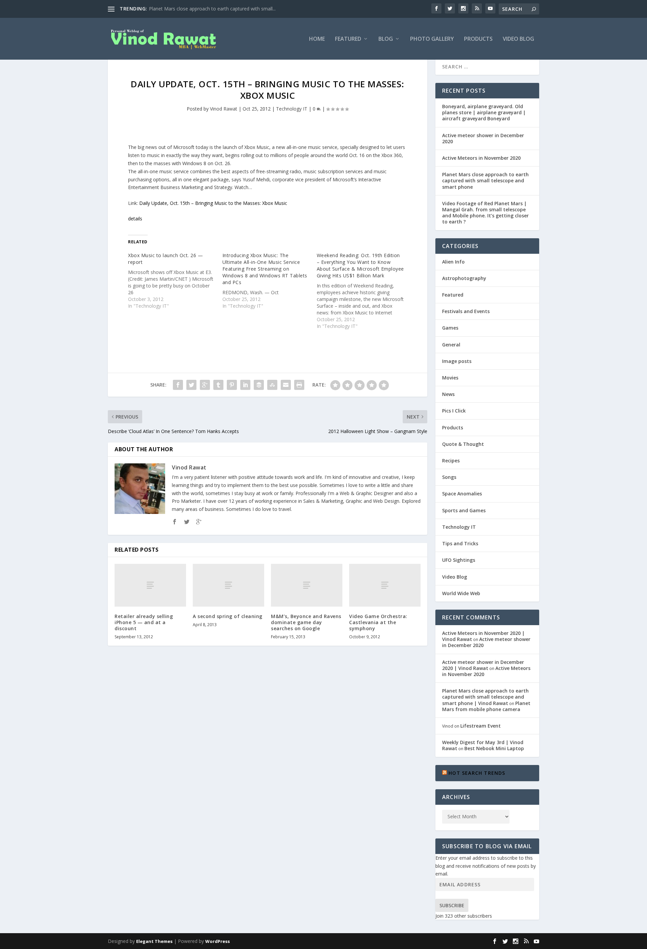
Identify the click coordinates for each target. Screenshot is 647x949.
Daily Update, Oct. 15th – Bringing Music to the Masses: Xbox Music (213, 203)
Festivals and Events (466, 311)
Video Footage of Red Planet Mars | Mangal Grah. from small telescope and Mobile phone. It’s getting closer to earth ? (485, 212)
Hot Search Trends (477, 773)
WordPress (217, 941)
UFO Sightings (458, 560)
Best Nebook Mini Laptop (494, 748)
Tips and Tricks (460, 543)
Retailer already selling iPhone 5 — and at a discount (144, 622)
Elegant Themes (154, 941)
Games (450, 328)
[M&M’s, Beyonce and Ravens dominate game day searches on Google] (306, 585)
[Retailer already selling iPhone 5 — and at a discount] (150, 585)
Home (317, 39)
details (135, 218)
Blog (385, 39)
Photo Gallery (432, 39)
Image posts (456, 361)
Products (478, 39)
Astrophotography (464, 278)
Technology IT (291, 108)
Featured (348, 39)
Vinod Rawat (223, 108)
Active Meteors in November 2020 (481, 158)
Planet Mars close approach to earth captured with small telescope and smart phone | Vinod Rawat (485, 696)
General (451, 344)
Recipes (451, 460)
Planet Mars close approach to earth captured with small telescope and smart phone (485, 180)
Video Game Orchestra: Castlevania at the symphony (378, 622)
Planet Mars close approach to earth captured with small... (212, 8)
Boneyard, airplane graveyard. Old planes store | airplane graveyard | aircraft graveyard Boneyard (484, 112)
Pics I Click (454, 410)
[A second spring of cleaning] (228, 585)
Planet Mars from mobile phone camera (486, 706)
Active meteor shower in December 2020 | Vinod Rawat (483, 665)
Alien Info (453, 261)
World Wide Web (461, 593)
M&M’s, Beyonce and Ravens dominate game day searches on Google (306, 622)
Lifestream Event (480, 726)
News (448, 394)
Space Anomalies (462, 493)
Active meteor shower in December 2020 (483, 138)
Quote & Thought (463, 444)
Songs (449, 477)
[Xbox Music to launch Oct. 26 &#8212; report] (175, 280)
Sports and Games (464, 510)
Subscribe (451, 905)
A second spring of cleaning (228, 616)
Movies (450, 377)
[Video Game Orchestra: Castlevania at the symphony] (385, 585)
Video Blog (518, 39)
